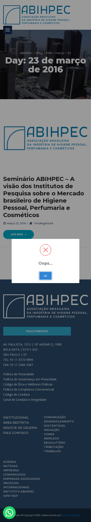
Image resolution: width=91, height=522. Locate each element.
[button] (9, 512)
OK (45, 275)
